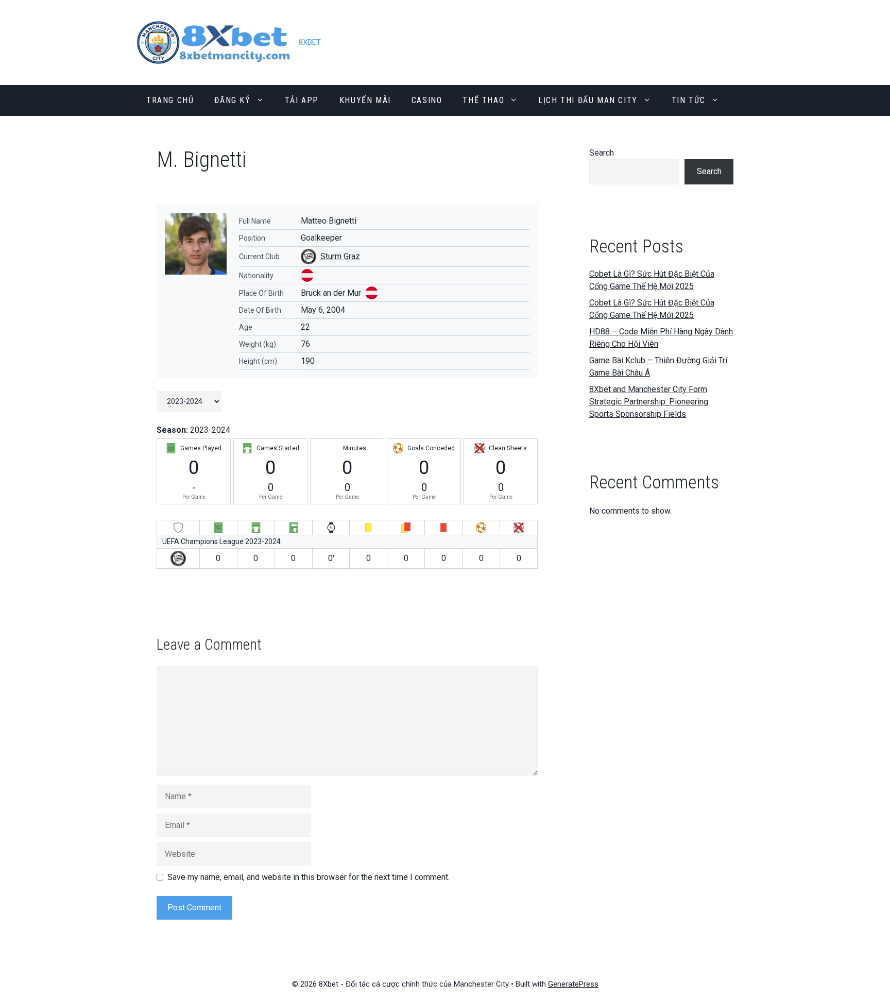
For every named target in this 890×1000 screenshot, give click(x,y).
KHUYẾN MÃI (365, 100)
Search (601, 153)
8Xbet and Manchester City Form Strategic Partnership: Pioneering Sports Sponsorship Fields (648, 401)
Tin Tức (689, 100)
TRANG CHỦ (170, 100)
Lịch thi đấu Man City (588, 100)
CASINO (427, 100)
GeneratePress (573, 984)
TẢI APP (302, 100)
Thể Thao (483, 100)
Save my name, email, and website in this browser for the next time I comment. (308, 877)
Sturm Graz (340, 256)
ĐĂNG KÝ (232, 100)
